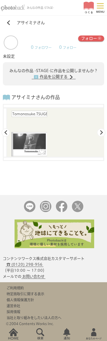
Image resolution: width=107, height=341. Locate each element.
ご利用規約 (15, 288)
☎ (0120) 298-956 (25, 264)
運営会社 (13, 305)
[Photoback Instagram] (45, 211)
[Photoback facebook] (61, 211)
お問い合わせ (33, 276)
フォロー (89, 38)
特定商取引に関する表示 (25, 294)
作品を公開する (54, 77)
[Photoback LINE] (29, 211)
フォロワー (41, 47)
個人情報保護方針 (20, 300)
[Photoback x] (77, 211)
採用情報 (13, 311)
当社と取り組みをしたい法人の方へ (34, 317)
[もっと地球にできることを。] (54, 247)
